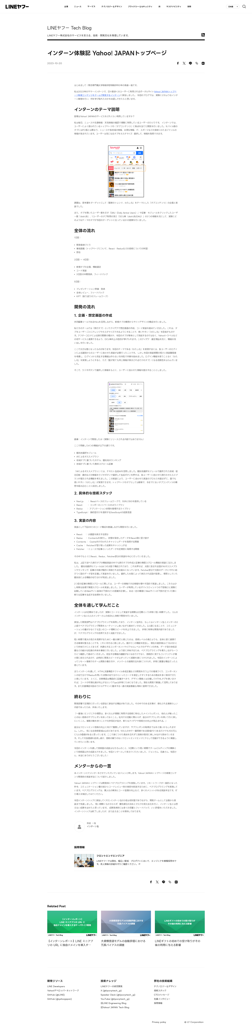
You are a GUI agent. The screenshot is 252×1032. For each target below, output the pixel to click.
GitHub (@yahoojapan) (59, 999)
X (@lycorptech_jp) (111, 990)
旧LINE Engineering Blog (113, 1003)
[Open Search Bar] (243, 6)
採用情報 (158, 1003)
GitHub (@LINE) (56, 995)
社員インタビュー (162, 999)
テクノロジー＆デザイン (165, 986)
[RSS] (203, 35)
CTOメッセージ (161, 995)
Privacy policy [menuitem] (159, 1022)
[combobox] (232, 6)
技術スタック (160, 990)
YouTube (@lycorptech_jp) (115, 999)
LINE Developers (56, 986)
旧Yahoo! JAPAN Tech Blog (115, 1007)
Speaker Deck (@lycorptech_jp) (118, 995)
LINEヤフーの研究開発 (111, 986)
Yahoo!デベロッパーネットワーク (63, 990)
